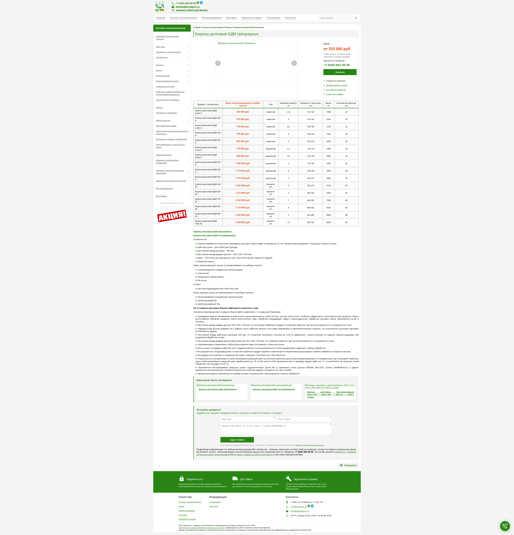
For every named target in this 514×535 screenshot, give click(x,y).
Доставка (231, 17)
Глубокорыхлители (165, 86)
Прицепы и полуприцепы (168, 52)
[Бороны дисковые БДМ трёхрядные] (256, 63)
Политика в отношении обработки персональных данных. (202, 528)
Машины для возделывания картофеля (170, 171)
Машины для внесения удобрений (167, 161)
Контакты (290, 17)
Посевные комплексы (166, 112)
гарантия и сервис (334, 94)
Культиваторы (163, 75)
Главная (160, 17)
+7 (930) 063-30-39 (186, 3)
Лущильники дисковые (167, 99)
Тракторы (160, 46)
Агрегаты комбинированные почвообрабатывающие (170, 93)
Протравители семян (166, 125)
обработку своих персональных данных (309, 445)
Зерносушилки (163, 120)
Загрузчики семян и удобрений (171, 139)
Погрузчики (162, 57)
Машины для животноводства (171, 180)
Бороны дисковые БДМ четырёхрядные (214, 235)
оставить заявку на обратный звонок (253, 454)
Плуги (159, 70)
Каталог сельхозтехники (183, 17)
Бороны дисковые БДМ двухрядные (212, 231)
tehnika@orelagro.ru (188, 6)
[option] (256, 63)
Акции (181, 506)
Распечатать (350, 465)
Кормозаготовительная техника (167, 37)
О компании (273, 17)
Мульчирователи (164, 188)
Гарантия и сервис (251, 17)
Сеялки (159, 107)
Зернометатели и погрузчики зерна (170, 145)
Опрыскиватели (164, 154)
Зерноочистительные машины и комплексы (172, 132)
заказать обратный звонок (192, 10)
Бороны (160, 65)
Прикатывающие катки (167, 81)
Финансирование (212, 17)
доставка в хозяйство (336, 89)
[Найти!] (356, 18)
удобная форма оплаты (337, 85)
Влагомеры (161, 196)
